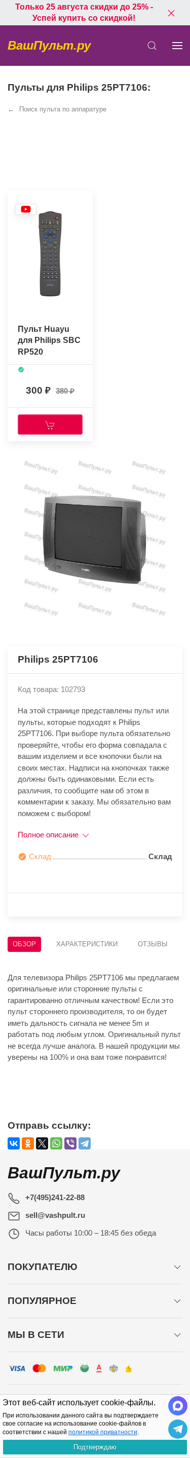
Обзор (24, 944)
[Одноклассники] (28, 1143)
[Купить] (50, 424)
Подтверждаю (95, 1447)
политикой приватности (102, 1432)
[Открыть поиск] (152, 45)
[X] (42, 1143)
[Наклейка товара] (26, 208)
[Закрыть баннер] (171, 13)
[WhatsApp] (56, 1143)
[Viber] (70, 1143)
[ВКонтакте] (14, 1143)
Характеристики (87, 944)
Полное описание (49, 834)
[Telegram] (85, 1143)
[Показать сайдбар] (177, 45)
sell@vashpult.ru (55, 1215)
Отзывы (153, 944)
